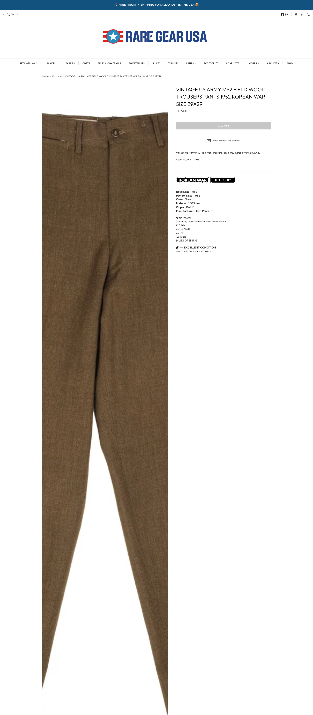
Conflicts (232, 63)
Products (57, 76)
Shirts (156, 63)
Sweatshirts (137, 63)
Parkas (70, 63)
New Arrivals (28, 63)
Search (14, 14)
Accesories (211, 63)
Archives (273, 63)
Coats (86, 63)
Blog (290, 63)
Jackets (50, 63)
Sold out (223, 125)
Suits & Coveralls (109, 63)
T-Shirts (173, 63)
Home (45, 76)
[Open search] (8, 14)
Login (301, 14)
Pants (190, 63)
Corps (253, 63)
